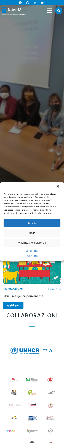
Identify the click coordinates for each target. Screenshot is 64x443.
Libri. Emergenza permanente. (23, 296)
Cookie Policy (32, 251)
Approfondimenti (13, 289)
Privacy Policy (32, 256)
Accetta (32, 223)
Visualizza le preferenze (32, 242)
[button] (58, 187)
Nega (32, 232)
